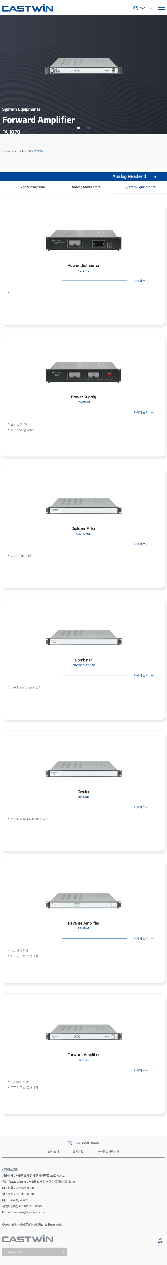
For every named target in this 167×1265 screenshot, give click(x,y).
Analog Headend (129, 176)
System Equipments (140, 187)
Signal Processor (32, 187)
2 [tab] (88, 128)
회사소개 (53, 1151)
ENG (142, 8)
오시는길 (78, 1151)
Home (7, 151)
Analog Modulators (86, 187)
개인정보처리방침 (108, 1151)
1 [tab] (78, 128)
